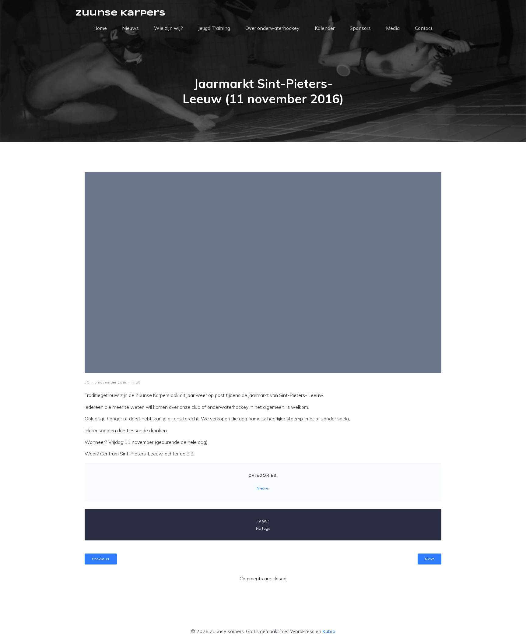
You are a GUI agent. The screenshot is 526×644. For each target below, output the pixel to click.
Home (100, 28)
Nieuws (130, 28)
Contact (424, 28)
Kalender (325, 28)
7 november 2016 (110, 382)
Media (393, 28)
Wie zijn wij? (168, 28)
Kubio (328, 631)
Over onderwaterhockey (272, 28)
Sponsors (360, 28)
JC (87, 382)
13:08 (135, 382)
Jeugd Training (214, 28)
